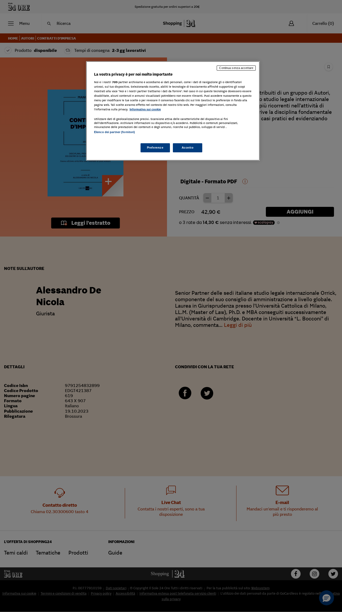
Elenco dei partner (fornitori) (114, 132)
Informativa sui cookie (145, 109)
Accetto (188, 147)
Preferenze (155, 147)
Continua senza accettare (236, 67)
